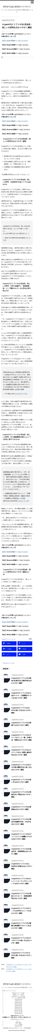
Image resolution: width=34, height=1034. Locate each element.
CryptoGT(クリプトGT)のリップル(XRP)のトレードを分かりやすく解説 (21, 910)
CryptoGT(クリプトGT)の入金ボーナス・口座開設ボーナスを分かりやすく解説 (21, 695)
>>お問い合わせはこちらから (17, 1019)
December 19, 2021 (21, 394)
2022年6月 (17, 1002)
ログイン (18, 1021)
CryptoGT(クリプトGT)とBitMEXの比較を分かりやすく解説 (22, 866)
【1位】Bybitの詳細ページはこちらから (14, 40)
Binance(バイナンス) (17, 993)
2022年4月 (17, 1004)
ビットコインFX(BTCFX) (17, 997)
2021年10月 (17, 1013)
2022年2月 (17, 1007)
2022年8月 (17, 999)
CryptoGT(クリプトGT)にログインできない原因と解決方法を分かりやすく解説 (21, 752)
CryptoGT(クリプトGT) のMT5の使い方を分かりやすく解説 (21, 955)
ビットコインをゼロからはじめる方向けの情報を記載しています (17, 987)
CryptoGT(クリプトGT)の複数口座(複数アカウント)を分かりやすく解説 (21, 925)
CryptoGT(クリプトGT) (9, 663)
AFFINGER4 (22, 1030)
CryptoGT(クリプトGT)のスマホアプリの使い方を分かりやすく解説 (21, 940)
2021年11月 (17, 1012)
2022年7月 (17, 1001)
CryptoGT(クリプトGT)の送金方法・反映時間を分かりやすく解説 (21, 851)
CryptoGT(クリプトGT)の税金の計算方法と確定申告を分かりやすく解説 (21, 680)
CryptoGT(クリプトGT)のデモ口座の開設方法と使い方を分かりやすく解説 (21, 767)
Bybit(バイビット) (17, 994)
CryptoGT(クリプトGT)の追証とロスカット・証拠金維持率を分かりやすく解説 (21, 896)
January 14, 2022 (23, 501)
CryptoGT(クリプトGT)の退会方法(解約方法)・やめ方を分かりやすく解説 (21, 821)
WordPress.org (18, 1026)
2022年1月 (17, 1008)
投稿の (18, 1022)
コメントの (18, 1024)
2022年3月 (17, 1005)
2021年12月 (17, 1010)
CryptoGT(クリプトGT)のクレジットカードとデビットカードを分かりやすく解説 (21, 881)
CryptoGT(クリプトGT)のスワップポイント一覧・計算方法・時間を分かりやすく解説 (21, 737)
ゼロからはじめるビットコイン (17, 6)
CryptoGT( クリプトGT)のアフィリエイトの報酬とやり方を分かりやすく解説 (21, 836)
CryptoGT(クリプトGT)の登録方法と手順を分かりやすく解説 (21, 794)
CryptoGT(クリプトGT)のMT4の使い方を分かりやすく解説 (21, 710)
